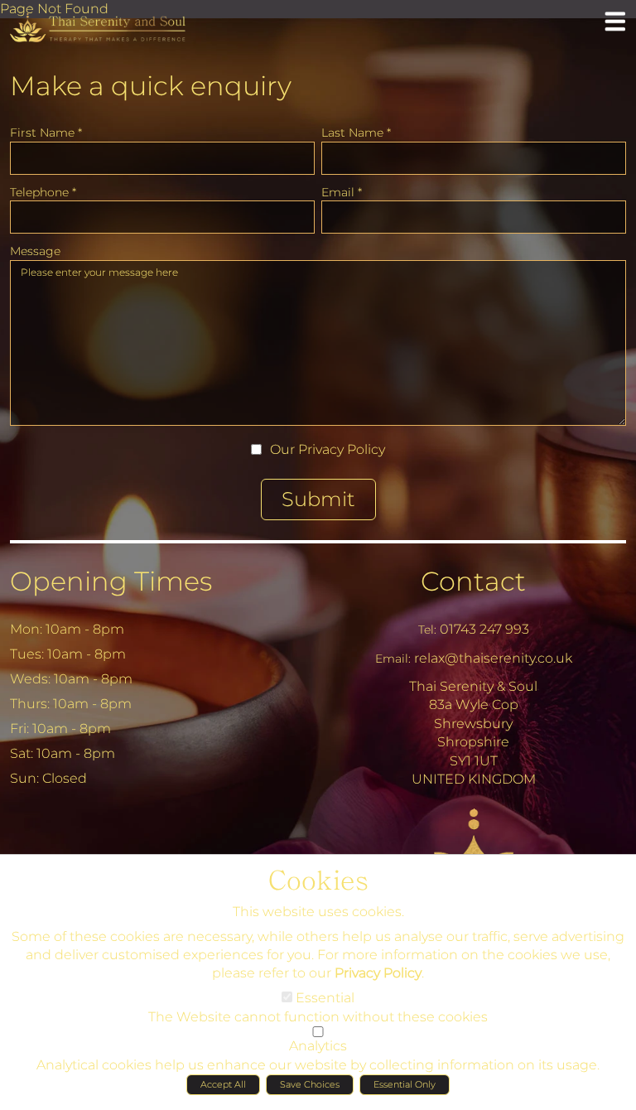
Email (341, 192)
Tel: (427, 629)
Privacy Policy (341, 449)
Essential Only (404, 1084)
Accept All (223, 1084)
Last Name (356, 132)
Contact (473, 581)
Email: (393, 658)
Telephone (43, 192)
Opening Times (111, 581)
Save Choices (310, 1084)
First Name (46, 132)
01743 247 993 (484, 629)
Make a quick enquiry (151, 86)
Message (35, 251)
